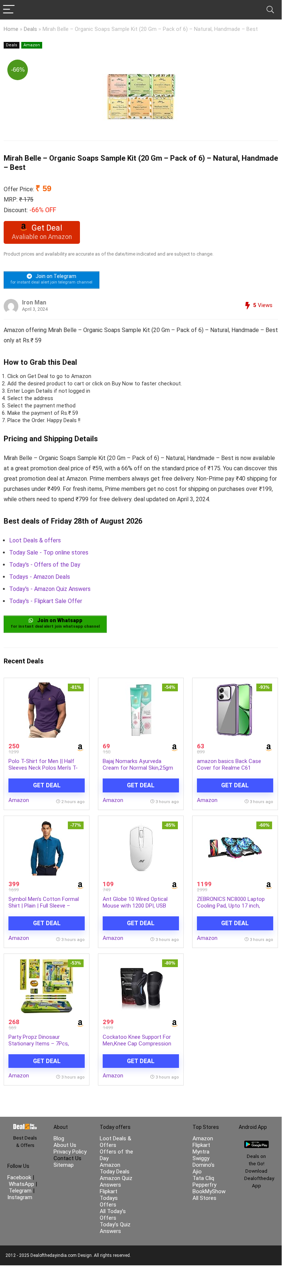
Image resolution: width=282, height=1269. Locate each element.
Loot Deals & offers (35, 540)
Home (11, 29)
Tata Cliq (203, 1178)
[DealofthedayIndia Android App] (256, 1144)
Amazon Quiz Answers (116, 1181)
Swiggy (201, 1158)
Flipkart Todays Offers (109, 1198)
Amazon (31, 45)
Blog (59, 1138)
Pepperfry (204, 1184)
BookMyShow (209, 1191)
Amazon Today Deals (114, 1168)
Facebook (20, 1177)
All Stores (204, 1198)
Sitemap (64, 1165)
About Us (65, 1145)
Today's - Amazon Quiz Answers (50, 588)
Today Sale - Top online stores (48, 552)
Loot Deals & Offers (115, 1141)
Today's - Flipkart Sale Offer (45, 601)
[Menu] (9, 9)
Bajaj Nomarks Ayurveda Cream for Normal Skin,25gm (138, 764)
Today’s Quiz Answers (115, 1227)
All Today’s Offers (113, 1214)
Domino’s (204, 1165)
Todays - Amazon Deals (39, 576)
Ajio (197, 1171)
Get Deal (47, 785)
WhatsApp (21, 1184)
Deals (30, 29)
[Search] (270, 9)
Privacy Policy (70, 1151)
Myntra (201, 1151)
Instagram (19, 1197)
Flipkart (201, 1145)
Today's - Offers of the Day (44, 564)
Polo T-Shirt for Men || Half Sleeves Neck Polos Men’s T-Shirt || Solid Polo (43, 768)
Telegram (20, 1190)
